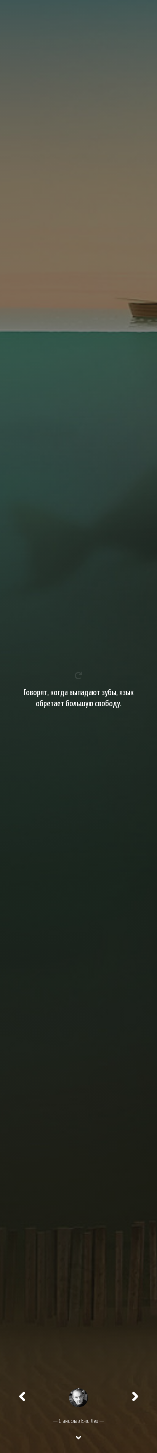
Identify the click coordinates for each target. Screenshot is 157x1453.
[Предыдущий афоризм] (22, 1397)
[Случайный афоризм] (78, 1397)
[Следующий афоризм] (135, 1397)
